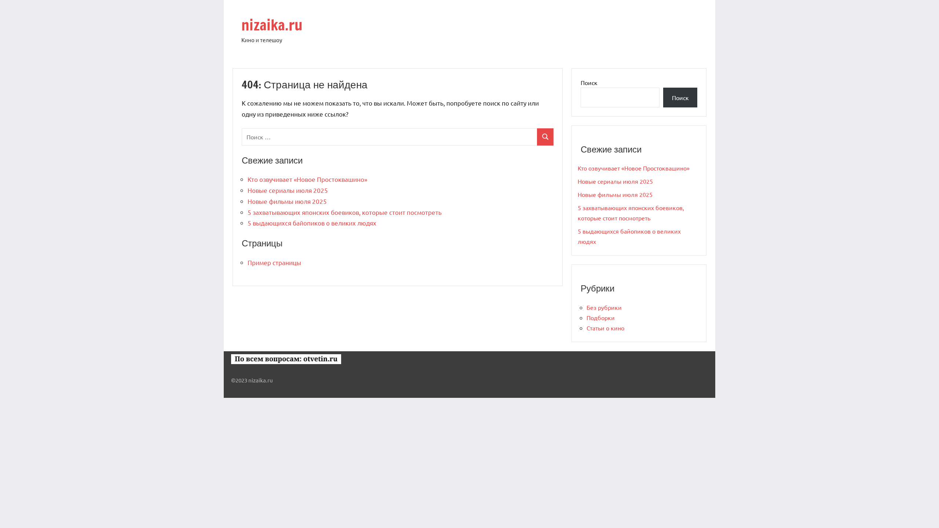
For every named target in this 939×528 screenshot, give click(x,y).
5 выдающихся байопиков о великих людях (312, 223)
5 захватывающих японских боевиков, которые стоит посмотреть (345, 212)
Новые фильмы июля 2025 (287, 201)
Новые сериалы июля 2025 (288, 190)
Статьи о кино (605, 327)
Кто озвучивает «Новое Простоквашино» (307, 179)
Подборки (601, 317)
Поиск (589, 82)
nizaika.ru (272, 24)
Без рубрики (604, 307)
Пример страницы (274, 262)
